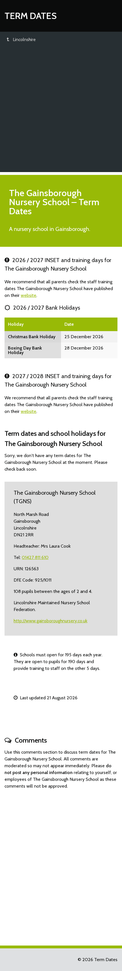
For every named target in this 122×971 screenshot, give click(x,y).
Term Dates (31, 15)
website (28, 295)
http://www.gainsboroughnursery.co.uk (50, 620)
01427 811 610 (35, 557)
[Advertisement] (61, 111)
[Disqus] (61, 865)
